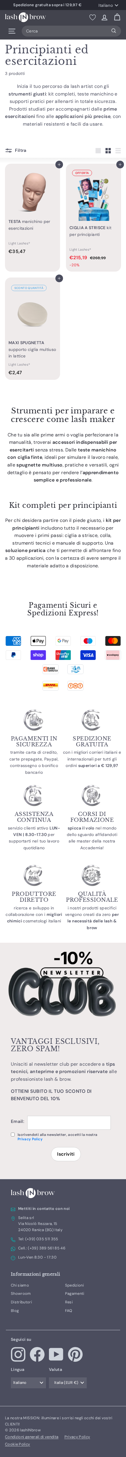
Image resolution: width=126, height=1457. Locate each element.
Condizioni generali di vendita (32, 1436)
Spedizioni (74, 1285)
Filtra (20, 150)
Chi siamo (20, 1285)
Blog (15, 1310)
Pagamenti (74, 1293)
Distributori (21, 1302)
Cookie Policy (17, 1444)
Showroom (21, 1293)
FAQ (68, 1310)
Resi (69, 1302)
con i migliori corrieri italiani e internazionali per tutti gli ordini (92, 759)
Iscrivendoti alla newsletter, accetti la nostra (57, 1137)
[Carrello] (117, 17)
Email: (17, 1121)
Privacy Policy (30, 1139)
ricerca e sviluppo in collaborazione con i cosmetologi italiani (34, 914)
